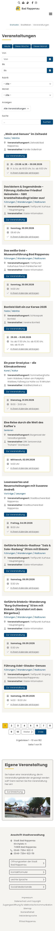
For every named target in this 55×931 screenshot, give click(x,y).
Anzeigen (7, 102)
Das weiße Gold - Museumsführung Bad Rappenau (26, 252)
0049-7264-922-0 (23, 850)
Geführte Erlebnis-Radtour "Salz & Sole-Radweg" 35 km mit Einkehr (27, 547)
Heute (7, 46)
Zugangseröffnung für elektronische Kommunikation (27, 904)
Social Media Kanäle (21, 886)
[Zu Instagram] (36, 3)
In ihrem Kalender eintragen (25, 172)
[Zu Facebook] (32, 3)
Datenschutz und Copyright (27, 901)
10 (18, 731)
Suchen (47, 122)
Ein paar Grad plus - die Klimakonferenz (20, 364)
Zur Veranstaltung (15, 155)
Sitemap (27, 908)
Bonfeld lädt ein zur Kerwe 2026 (25, 307)
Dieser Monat (40, 46)
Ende (40, 731)
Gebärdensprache (28, 915)
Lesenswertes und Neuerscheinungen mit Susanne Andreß (26, 485)
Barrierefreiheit (27, 912)
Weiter (26, 731)
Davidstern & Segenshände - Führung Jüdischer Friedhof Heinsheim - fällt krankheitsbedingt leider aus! (24, 192)
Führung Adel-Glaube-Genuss (25, 666)
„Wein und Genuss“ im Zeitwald (25, 134)
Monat (5, 88)
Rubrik (5, 77)
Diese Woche (22, 46)
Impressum (27, 897)
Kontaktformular (19, 872)
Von (4, 53)
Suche (5, 115)
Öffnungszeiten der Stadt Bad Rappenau (24, 863)
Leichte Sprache (19, 879)
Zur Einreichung (15, 791)
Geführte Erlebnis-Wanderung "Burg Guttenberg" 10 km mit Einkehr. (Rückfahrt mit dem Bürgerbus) (25, 607)
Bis (3, 64)
